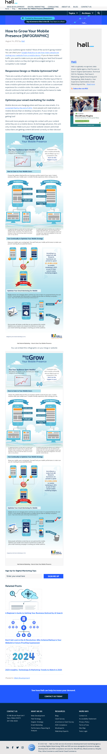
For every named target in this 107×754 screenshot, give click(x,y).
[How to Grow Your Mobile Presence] (34, 237)
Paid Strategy (36, 719)
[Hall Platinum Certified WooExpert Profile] (31, 747)
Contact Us (83, 716)
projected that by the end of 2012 (18, 108)
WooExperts (59, 728)
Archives (86, 13)
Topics (72, 13)
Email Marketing (37, 725)
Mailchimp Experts (61, 731)
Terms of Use (84, 725)
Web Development (22, 678)
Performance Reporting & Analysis (40, 729)
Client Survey (60, 719)
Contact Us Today (53, 696)
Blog (56, 716)
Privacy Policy (84, 722)
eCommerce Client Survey (64, 722)
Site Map (82, 728)
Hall (23, 41)
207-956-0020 (12, 721)
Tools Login (83, 731)
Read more (91, 84)
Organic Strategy (37, 722)
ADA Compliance (61, 725)
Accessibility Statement (87, 719)
